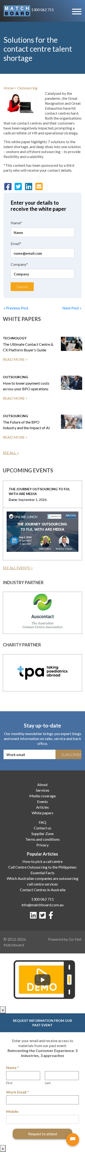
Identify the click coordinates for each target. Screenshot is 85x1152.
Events (42, 801)
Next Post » (71, 308)
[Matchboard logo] (17, 10)
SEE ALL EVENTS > (18, 568)
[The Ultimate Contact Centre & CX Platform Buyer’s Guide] (71, 344)
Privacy (42, 845)
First (9, 1083)
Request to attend (42, 1133)
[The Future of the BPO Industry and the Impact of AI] (71, 422)
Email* (16, 243)
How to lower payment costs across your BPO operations (26, 386)
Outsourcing (27, 88)
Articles (42, 807)
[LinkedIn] (34, 916)
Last (48, 1083)
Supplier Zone (42, 833)
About (42, 784)
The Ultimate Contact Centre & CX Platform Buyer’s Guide (28, 347)
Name (12, 1067)
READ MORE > (15, 359)
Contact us (42, 828)
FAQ (42, 822)
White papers (42, 813)
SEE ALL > (11, 452)
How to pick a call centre (42, 861)
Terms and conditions (42, 839)
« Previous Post (16, 308)
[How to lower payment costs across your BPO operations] (71, 383)
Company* (19, 264)
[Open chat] (72, 1139)
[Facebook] (51, 916)
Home (9, 88)
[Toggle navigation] (76, 10)
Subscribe (71, 754)
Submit (22, 286)
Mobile (12, 1111)
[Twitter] (43, 916)
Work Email (17, 1092)
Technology (14, 338)
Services (42, 790)
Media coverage (42, 796)
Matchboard (14, 945)
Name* (16, 222)
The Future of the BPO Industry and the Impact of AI (26, 425)
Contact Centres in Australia (42, 889)
